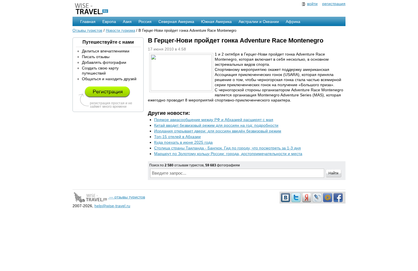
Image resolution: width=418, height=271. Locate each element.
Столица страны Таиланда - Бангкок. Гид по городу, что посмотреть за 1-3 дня (227, 148)
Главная (88, 21)
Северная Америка (176, 21)
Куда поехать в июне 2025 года (183, 142)
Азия (127, 21)
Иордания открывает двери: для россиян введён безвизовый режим (217, 131)
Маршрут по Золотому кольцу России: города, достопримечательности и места (228, 153)
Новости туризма (120, 30)
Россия (145, 21)
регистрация (333, 3)
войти (312, 3)
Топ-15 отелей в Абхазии (177, 136)
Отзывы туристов (87, 30)
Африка (293, 21)
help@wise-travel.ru (112, 206)
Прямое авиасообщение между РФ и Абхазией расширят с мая (213, 119)
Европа (109, 21)
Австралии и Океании (259, 21)
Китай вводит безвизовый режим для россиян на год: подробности (216, 125)
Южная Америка (216, 21)
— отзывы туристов (126, 197)
